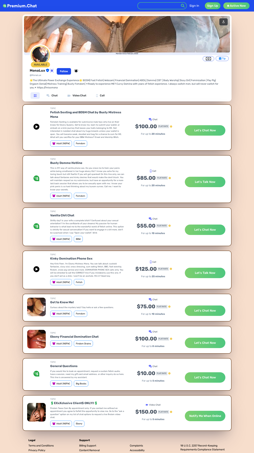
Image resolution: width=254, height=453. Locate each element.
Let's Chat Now (205, 130)
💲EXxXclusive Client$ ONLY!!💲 (74, 403)
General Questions (64, 366)
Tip (223, 58)
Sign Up (212, 5)
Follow (64, 71)
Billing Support (87, 445)
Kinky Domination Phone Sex (71, 258)
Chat (54, 95)
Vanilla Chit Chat (62, 215)
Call (102, 95)
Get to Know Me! (62, 302)
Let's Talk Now (205, 182)
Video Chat (79, 95)
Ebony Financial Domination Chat (74, 336)
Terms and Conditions (41, 445)
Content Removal (89, 450)
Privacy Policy (36, 450)
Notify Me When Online (205, 416)
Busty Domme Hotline (66, 163)
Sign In (194, 5)
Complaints (136, 445)
